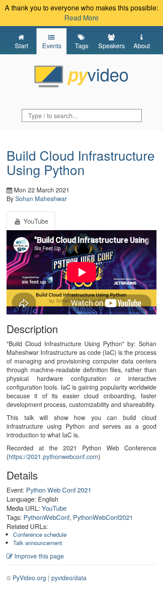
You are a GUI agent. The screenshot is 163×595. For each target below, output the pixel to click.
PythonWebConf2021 (103, 517)
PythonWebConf (46, 517)
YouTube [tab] (35, 220)
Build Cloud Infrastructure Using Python (81, 162)
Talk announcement (37, 543)
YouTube (54, 507)
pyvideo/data (68, 577)
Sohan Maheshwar (41, 198)
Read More (81, 18)
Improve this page (38, 556)
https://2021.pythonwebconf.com (53, 456)
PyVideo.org (29, 577)
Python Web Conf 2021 (58, 489)
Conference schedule (40, 534)
